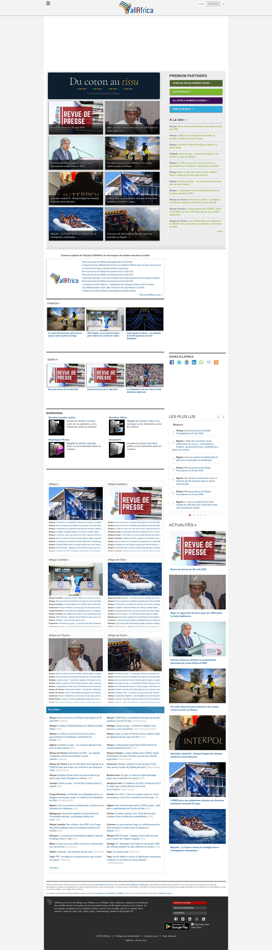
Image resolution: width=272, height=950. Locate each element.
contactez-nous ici (165, 893)
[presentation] (218, 417)
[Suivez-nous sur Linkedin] (189, 919)
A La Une (176, 119)
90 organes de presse (104, 885)
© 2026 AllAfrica (103, 936)
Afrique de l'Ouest (59, 635)
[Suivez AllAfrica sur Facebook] (172, 362)
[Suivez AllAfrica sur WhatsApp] (201, 362)
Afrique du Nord (116, 635)
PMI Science (182, 109)
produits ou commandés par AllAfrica (110, 893)
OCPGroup (181, 91)
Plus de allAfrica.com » (150, 295)
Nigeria (177, 424)
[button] (190, 515)
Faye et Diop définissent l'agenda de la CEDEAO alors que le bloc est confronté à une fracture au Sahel (195, 224)
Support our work (182, 903)
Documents (115, 439)
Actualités (181, 525)
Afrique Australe (117, 484)
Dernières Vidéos (118, 417)
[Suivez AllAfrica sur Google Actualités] (186, 362)
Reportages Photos (59, 439)
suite (220, 231)
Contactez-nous (151, 936)
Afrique (53, 484)
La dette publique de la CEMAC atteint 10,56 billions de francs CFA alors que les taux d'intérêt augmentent (195, 212)
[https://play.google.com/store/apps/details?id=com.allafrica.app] (177, 926)
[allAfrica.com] (64, 278)
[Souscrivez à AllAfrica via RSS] (203, 919)
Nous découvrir (169, 936)
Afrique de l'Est (116, 559)
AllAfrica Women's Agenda (189, 100)
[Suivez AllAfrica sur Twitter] (179, 362)
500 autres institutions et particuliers (135, 885)
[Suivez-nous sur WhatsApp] (196, 919)
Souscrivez (179, 913)
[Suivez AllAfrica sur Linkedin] (194, 362)
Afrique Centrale (58, 559)
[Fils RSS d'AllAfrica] (216, 362)
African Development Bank (191, 83)
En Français (214, 4)
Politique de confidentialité (127, 936)
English (201, 4)
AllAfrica (136, 7)
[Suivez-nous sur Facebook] (175, 919)
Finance (52, 303)
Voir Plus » (54, 868)
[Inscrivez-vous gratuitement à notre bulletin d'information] (209, 362)
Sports (51, 359)
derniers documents (149, 443)
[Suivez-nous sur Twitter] (182, 919)
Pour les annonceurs (184, 908)
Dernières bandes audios (62, 417)
